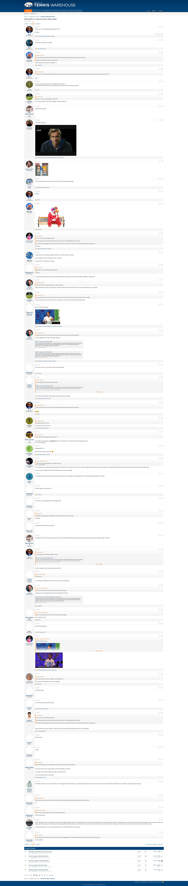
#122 (162, 402)
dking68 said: (39, 72)
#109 (162, 161)
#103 (162, 52)
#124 (162, 431)
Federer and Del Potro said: (42, 639)
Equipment (56, 10)
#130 (162, 510)
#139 (162, 673)
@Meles (37, 32)
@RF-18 (37, 307)
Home (160, 882)
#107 (162, 106)
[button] (41, 10)
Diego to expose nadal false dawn (38, 869)
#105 (162, 81)
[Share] (159, 27)
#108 (162, 120)
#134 (162, 571)
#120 (162, 364)
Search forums (33, 13)
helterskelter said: (40, 810)
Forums (28, 10)
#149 (162, 819)
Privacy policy (151, 882)
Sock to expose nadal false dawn (44, 341)
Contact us (137, 882)
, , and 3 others (49, 326)
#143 (162, 735)
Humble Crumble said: (41, 588)
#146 (162, 781)
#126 (162, 458)
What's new (37, 10)
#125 (162, 445)
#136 (162, 609)
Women (71, 10)
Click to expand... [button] (99, 392)
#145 (162, 759)
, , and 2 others (46, 36)
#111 (162, 191)
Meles (30, 866)
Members (46, 10)
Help (156, 882)
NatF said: (38, 513)
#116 (162, 280)
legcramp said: (39, 55)
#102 (162, 40)
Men (64, 10)
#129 (162, 498)
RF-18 (26, 21)
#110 (162, 178)
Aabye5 (158, 866)
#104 (162, 69)
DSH (159, 861)
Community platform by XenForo (94, 884)
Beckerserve (157, 857)
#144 (162, 747)
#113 (162, 233)
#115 (162, 264)
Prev (27, 23)
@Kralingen (38, 800)
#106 (162, 93)
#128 (162, 486)
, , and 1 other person (50, 157)
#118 (162, 304)
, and (44, 248)
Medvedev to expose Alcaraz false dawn (40, 851)
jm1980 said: (39, 295)
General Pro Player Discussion (44, 853)
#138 (162, 636)
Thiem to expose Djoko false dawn (38, 856)
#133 (162, 549)
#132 (162, 535)
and (41, 48)
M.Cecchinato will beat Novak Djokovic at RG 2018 (48, 597)
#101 (162, 26)
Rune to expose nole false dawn (44, 352)
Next (38, 23)
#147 (162, 795)
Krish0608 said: (39, 282)
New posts (26, 13)
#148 (162, 807)
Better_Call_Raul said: (40, 461)
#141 (162, 700)
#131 (162, 523)
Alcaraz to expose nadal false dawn (39, 860)
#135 (162, 585)
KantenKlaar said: (40, 574)
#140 (162, 687)
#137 (162, 623)
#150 (162, 832)
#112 (162, 203)
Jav (159, 852)
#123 (162, 417)
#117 (162, 292)
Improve (79, 10)
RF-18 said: (38, 96)
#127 (162, 473)
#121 (162, 377)
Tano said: (38, 762)
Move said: (38, 835)
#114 (162, 252)
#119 (162, 330)
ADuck (30, 862)
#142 (162, 712)
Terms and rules (143, 882)
